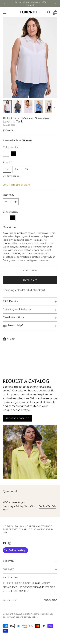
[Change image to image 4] (38, 106)
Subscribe (50, 600)
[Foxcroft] (30, 12)
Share (11, 339)
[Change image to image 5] (49, 106)
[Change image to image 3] (28, 106)
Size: (7, 163)
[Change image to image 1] (7, 106)
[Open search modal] (48, 12)
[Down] (54, 106)
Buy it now (30, 280)
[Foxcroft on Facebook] (5, 544)
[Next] (55, 3)
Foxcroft (25, 614)
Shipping (9, 290)
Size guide (13, 176)
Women (27, 140)
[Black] (13, 154)
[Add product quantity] (15, 202)
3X (26, 169)
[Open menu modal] (4, 12)
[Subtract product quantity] (6, 202)
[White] (6, 154)
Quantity (8, 195)
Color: (11, 147)
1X (7, 169)
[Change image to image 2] (17, 106)
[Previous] (4, 3)
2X (16, 169)
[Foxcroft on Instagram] (10, 544)
